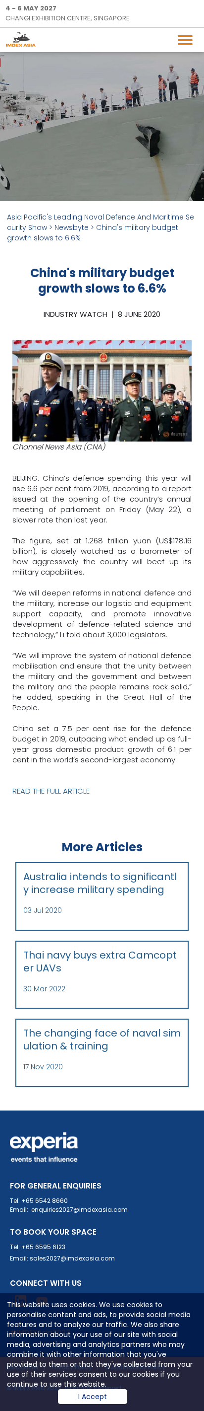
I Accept (92, 1397)
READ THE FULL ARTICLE (51, 791)
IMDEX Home (26, 39)
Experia (44, 1147)
